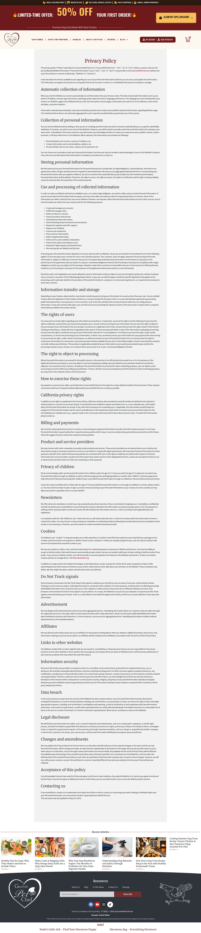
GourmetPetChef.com (140, 71)
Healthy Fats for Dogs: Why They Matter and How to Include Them (15, 863)
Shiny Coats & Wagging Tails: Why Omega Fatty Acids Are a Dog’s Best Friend (50, 863)
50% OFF (75, 11)
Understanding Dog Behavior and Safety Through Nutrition (117, 863)
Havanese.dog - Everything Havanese (133, 929)
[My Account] (144, 39)
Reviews (111, 39)
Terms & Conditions (80, 911)
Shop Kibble (37, 39)
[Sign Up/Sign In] (159, 39)
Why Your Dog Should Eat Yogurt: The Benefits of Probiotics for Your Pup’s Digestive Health (82, 864)
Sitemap (125, 887)
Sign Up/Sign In (167, 39)
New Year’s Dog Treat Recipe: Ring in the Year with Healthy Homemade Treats (151, 863)
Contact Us (113, 887)
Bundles (77, 39)
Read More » (5, 869)
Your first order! (114, 15)
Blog (122, 39)
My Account (150, 39)
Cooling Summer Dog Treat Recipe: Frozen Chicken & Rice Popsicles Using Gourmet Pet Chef (184, 842)
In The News (98, 887)
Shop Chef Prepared (58, 39)
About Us (76, 887)
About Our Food (94, 39)
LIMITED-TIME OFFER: (35, 15)
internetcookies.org (81, 558)
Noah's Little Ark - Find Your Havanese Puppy (68, 929)
